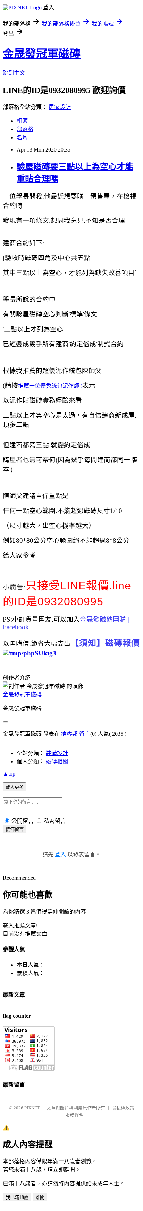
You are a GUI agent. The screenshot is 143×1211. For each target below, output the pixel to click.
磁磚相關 (57, 761)
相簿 (22, 121)
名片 (22, 137)
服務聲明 (74, 1115)
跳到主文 (14, 73)
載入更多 (15, 787)
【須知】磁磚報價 (105, 643)
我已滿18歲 (17, 1197)
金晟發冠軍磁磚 (42, 53)
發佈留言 (15, 829)
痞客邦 (69, 734)
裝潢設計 (57, 753)
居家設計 (60, 107)
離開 (39, 1197)
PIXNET (32, 1107)
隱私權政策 (123, 1107)
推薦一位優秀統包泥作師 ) (50, 386)
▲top (9, 774)
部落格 (25, 129)
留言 (84, 734)
